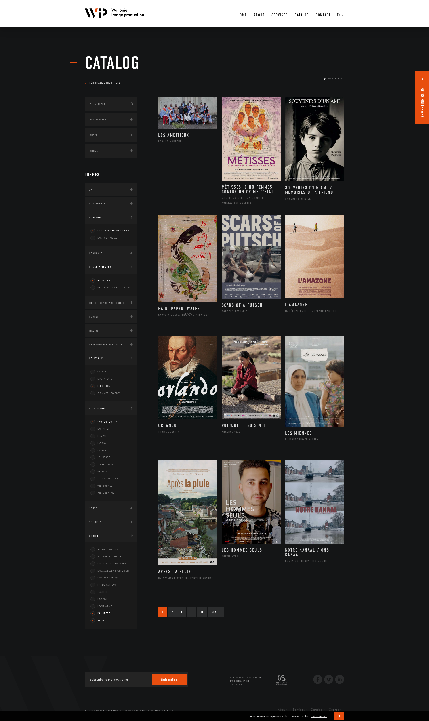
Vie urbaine (105, 492)
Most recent (336, 78)
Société (94, 536)
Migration (105, 464)
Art (91, 189)
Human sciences (100, 267)
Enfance (103, 428)
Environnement (109, 237)
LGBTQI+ (94, 316)
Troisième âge (108, 478)
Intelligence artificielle (107, 303)
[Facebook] (317, 680)
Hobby (102, 443)
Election (103, 385)
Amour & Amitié (109, 556)
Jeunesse (103, 457)
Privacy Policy (140, 710)
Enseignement (107, 577)
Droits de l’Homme (111, 563)
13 (202, 612)
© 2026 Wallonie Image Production (106, 710)
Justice (102, 591)
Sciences (95, 522)
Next (216, 612)
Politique (96, 358)
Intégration (106, 584)
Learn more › (319, 716)
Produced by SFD (165, 710)
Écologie (95, 217)
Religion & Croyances (114, 287)
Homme (102, 450)
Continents (97, 203)
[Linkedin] (339, 680)
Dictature (104, 378)
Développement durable (114, 230)
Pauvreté (103, 613)
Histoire (103, 280)
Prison (102, 471)
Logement (104, 606)
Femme (102, 435)
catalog (112, 63)
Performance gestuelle (106, 344)
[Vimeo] (328, 680)
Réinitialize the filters (104, 82)
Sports (102, 620)
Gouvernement (108, 393)
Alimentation (107, 549)
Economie (96, 253)
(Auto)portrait (108, 421)
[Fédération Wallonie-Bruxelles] (281, 681)
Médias (94, 330)
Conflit (103, 371)
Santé (93, 508)
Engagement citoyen (113, 570)
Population (97, 408)
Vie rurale (104, 485)
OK (339, 716)
